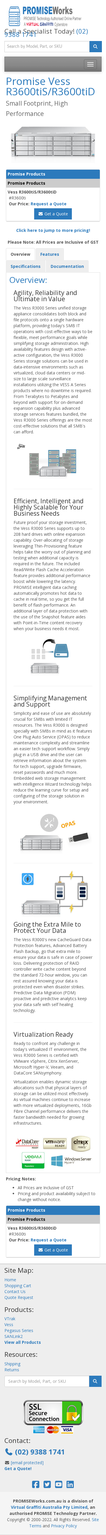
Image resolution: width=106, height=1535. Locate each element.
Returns (11, 1369)
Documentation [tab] (67, 266)
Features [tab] (49, 254)
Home (10, 1279)
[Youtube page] (59, 1486)
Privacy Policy (64, 1526)
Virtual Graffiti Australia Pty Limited (49, 1507)
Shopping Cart (17, 1285)
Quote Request (18, 1297)
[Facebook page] (36, 1486)
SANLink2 (13, 1336)
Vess (8, 1324)
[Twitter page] (47, 1486)
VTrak (9, 1318)
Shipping (12, 1364)
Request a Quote (49, 204)
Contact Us (15, 1291)
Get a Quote (55, 214)
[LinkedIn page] (70, 1486)
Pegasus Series (18, 1330)
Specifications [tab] (26, 266)
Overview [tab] (20, 254)
